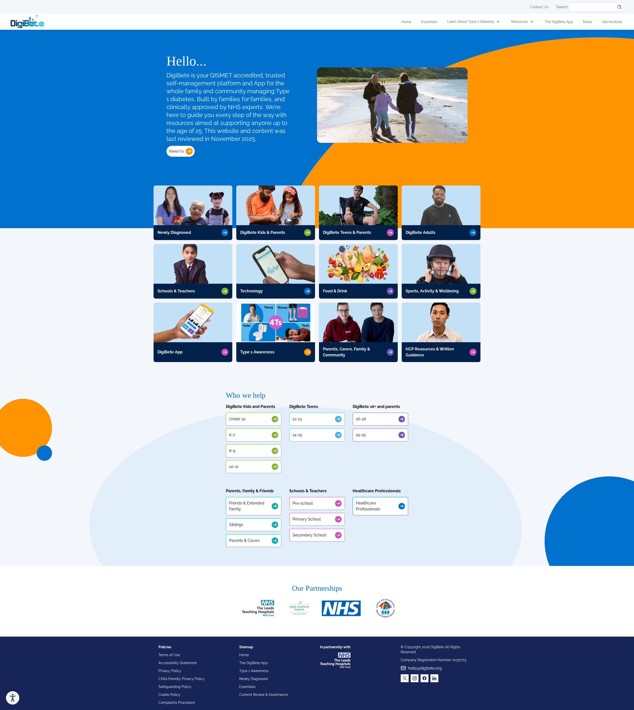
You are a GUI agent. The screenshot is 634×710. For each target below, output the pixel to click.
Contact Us (539, 7)
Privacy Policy (169, 671)
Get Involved (612, 22)
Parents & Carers (244, 540)
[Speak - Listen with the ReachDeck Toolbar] (12, 698)
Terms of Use (169, 655)
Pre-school (302, 503)
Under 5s (237, 419)
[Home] (27, 22)
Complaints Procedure (176, 703)
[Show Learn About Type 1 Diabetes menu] (498, 22)
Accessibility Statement (177, 663)
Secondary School (309, 535)
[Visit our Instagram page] (415, 678)
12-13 (297, 419)
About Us (176, 151)
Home (406, 22)
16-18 (361, 419)
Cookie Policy (169, 695)
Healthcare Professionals (368, 506)
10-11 (233, 466)
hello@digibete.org (425, 668)
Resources (519, 22)
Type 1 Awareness (253, 671)
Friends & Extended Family (246, 506)
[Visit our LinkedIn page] (434, 678)
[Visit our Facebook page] (424, 678)
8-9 (232, 450)
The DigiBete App (559, 22)
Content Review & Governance (263, 695)
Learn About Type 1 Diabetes (470, 22)
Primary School (306, 519)
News (587, 22)
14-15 (297, 434)
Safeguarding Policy (174, 687)
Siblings (236, 524)
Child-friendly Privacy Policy (181, 679)
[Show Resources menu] (532, 22)
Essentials (429, 22)
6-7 (232, 434)
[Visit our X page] (405, 678)
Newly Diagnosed (253, 679)
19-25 (361, 434)
